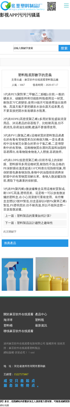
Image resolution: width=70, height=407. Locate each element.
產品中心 (41, 314)
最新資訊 (41, 325)
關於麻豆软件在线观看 (18, 314)
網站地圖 (4, 405)
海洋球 (8, 319)
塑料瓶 (39, 319)
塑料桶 (8, 325)
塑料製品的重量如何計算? (34, 215)
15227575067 (21, 374)
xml (32, 352)
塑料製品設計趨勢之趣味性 (35, 222)
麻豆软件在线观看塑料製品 (24, 348)
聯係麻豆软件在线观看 (18, 331)
